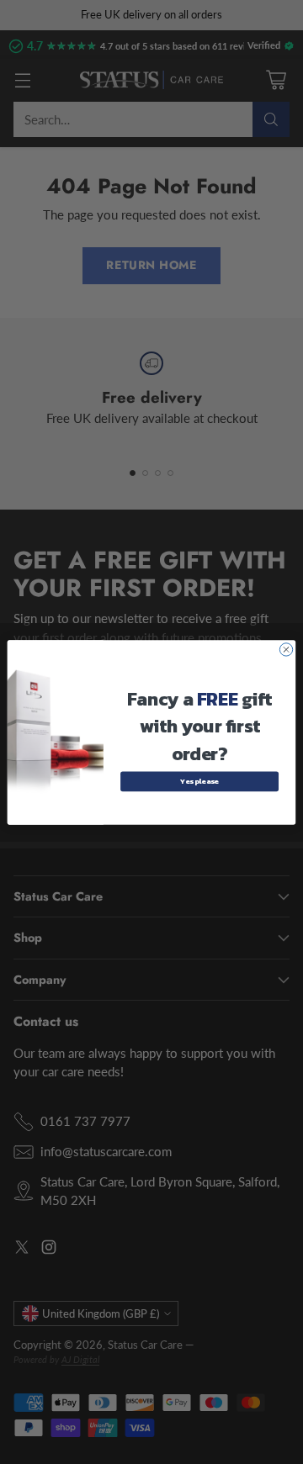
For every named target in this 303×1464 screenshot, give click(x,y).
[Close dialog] (285, 648)
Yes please (199, 780)
